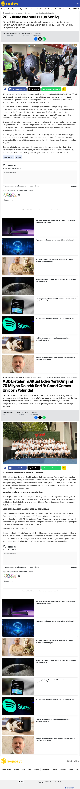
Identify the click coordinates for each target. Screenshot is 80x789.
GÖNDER (74, 187)
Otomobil (58, 9)
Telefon (50, 9)
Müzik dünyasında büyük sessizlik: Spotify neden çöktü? (55, 318)
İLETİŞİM (76, 761)
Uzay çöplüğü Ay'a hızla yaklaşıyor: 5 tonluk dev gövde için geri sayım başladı (56, 280)
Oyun (22, 9)
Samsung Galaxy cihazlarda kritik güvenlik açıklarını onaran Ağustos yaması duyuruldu (56, 300)
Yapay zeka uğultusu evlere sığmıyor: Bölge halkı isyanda (55, 240)
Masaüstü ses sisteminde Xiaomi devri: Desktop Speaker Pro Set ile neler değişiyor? (56, 221)
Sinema (33, 9)
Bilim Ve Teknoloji (29, 13)
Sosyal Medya (5, 9)
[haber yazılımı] (69, 788)
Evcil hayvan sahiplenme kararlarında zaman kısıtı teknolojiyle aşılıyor (52, 339)
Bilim (27, 9)
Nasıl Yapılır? (41, 9)
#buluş (18, 157)
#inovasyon (8, 157)
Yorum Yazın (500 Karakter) (12, 169)
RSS (21, 782)
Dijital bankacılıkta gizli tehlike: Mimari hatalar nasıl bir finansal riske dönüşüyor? (54, 261)
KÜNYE (69, 761)
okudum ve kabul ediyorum (22, 186)
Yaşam (65, 9)
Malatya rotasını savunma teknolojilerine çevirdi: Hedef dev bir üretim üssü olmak (56, 359)
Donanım (15, 9)
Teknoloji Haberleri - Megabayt (13, 13)
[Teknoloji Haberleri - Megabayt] (11, 761)
